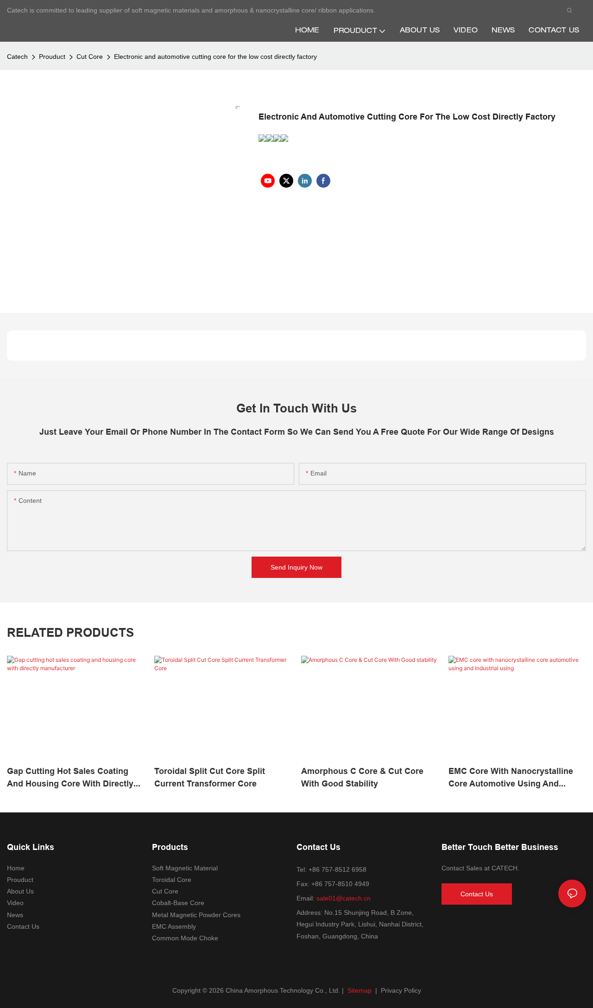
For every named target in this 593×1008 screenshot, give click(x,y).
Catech (17, 56)
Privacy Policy (401, 990)
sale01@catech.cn (343, 898)
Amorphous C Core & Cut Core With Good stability (362, 777)
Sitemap (359, 990)
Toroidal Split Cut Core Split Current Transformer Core (209, 777)
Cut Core (89, 56)
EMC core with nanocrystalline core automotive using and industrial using (510, 778)
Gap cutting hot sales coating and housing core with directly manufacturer (70, 778)
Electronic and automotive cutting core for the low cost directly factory (215, 56)
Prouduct (52, 56)
